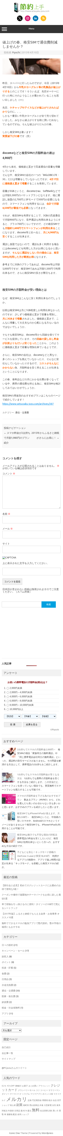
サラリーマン (54, 1090)
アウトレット (44, 1086)
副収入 (5, 956)
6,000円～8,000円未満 (21, 700)
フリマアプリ (36, 1094)
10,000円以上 (16, 709)
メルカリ (16, 1099)
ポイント (6, 962)
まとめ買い (33, 1086)
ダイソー (5, 1094)
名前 (6, 513)
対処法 (5, 1111)
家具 (58, 1105)
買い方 (55, 1111)
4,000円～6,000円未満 (21, 696)
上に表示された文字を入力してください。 (25, 563)
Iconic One (14, 1133)
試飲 (50, 1111)
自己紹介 (6, 1047)
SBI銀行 (18, 1086)
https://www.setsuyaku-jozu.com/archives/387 (28, 403)
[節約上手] (31, 11)
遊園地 (9, 1114)
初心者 (13, 1105)
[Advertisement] (31, 634)
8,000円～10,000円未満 (21, 705)
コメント (8, 473)
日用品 (5, 979)
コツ (38, 1090)
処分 (50, 1100)
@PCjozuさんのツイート (14, 1068)
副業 (19, 1104)
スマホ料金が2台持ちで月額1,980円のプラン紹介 (17, 437)
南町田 (26, 1105)
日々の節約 (7, 945)
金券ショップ (23, 1114)
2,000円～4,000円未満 (21, 692)
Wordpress (47, 1133)
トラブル (26, 1094)
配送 (15, 1114)
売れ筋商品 (34, 1105)
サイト (6, 543)
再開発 (45, 1100)
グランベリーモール (26, 1090)
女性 (54, 1105)
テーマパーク (16, 1094)
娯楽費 (5, 1002)
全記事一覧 (7, 1053)
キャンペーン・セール (13, 950)
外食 (41, 1105)
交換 (29, 1100)
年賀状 (11, 1111)
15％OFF (11, 1086)
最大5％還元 (26, 1111)
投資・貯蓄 (7, 967)
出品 (55, 1100)
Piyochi (16, 52)
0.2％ (4, 1086)
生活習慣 (44, 1111)
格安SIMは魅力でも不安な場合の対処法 (37, 834)
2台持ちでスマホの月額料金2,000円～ (36, 749)
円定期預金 (37, 1100)
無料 (36, 1110)
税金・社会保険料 (11, 1007)
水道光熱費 (7, 985)
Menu (31, 28)
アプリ (5, 1013)
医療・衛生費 (8, 996)
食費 (4, 973)
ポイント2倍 (47, 1094)
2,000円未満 (16, 688)
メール (7, 528)
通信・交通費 (22, 412)
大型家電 (48, 1105)
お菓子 (25, 1086)
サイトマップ (8, 1058)
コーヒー (44, 1090)
